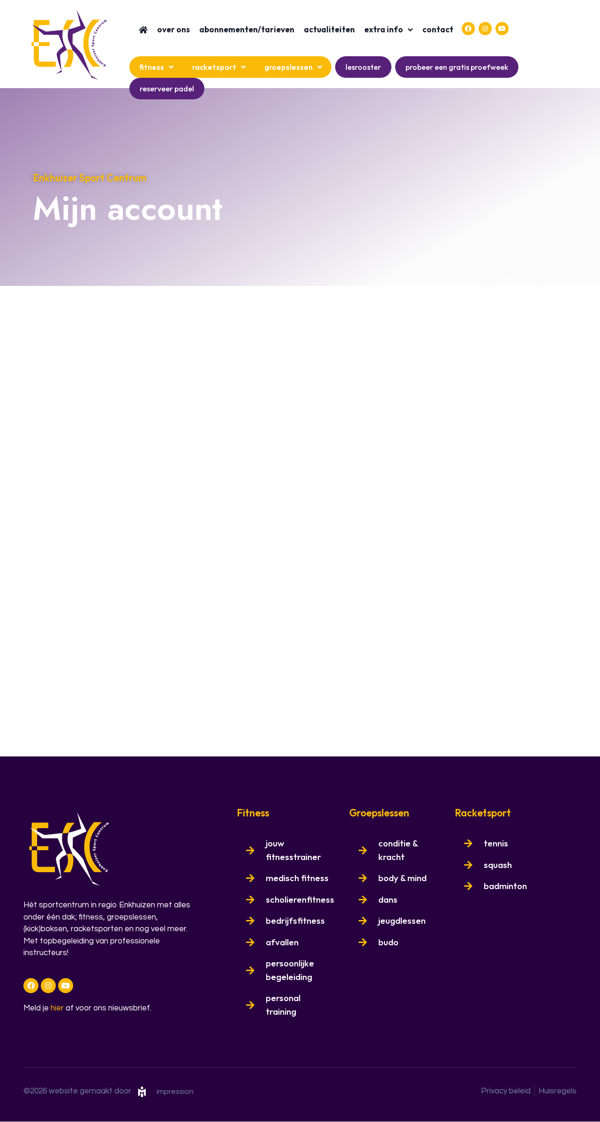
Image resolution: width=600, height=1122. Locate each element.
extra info (383, 29)
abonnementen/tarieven (246, 29)
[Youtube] (502, 28)
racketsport (214, 67)
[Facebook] (468, 28)
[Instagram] (485, 28)
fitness (151, 67)
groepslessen (288, 67)
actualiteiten (329, 29)
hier (57, 1008)
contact (437, 29)
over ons (173, 29)
